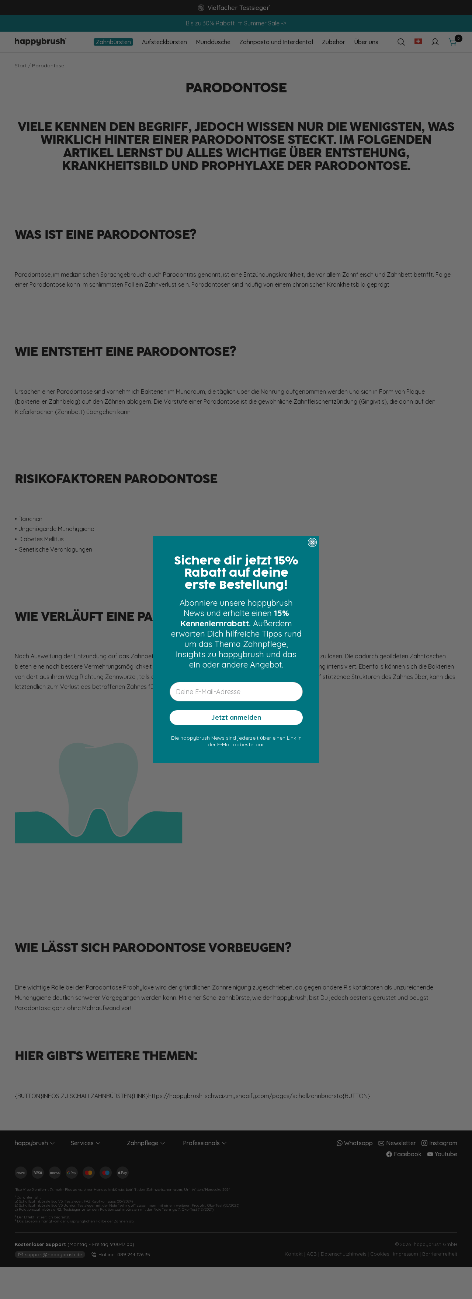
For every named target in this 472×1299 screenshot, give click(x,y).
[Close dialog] (312, 542)
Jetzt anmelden (236, 717)
